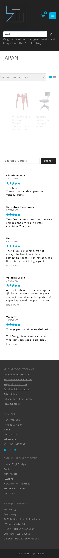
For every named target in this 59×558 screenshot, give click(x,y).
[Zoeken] (51, 34)
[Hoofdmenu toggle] (52, 15)
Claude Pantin (15, 175)
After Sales (10, 394)
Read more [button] (12, 265)
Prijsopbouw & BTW (15, 384)
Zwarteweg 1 (11, 514)
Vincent (11, 316)
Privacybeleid (12, 403)
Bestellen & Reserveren (18, 379)
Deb (8, 238)
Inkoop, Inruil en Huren (18, 398)
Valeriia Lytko (15, 277)
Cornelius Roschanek (20, 206)
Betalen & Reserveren (17, 389)
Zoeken (48, 160)
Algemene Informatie (16, 374)
